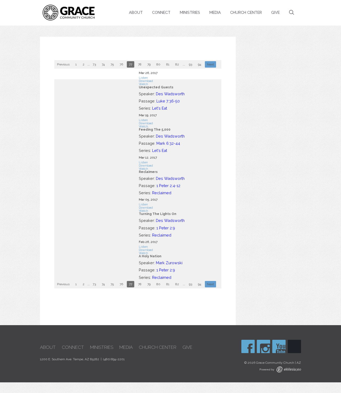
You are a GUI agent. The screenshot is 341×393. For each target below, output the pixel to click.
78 (139, 64)
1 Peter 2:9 (165, 228)
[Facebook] (248, 346)
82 (177, 64)
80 (158, 64)
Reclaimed (161, 193)
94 (199, 64)
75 (112, 64)
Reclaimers (148, 172)
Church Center (246, 12)
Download (146, 81)
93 (190, 64)
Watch (143, 84)
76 (121, 64)
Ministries (190, 12)
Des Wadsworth (170, 94)
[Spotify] (294, 346)
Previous (63, 64)
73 (94, 64)
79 (149, 64)
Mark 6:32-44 (168, 143)
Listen (143, 78)
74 (103, 64)
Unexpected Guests (156, 87)
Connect (161, 12)
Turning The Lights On (157, 214)
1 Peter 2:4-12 (168, 185)
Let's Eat (159, 108)
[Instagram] (263, 346)
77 (130, 64)
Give (275, 12)
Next (210, 64)
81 (167, 64)
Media (215, 12)
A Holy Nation (150, 256)
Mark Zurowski (169, 262)
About (136, 12)
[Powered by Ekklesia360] (289, 369)
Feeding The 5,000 (154, 129)
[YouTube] (279, 346)
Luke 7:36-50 (168, 101)
